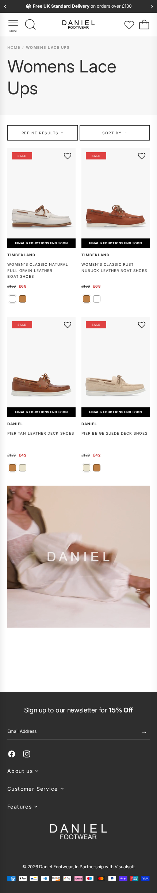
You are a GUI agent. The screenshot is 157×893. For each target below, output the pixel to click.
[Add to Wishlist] (68, 156)
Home (14, 47)
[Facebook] (11, 754)
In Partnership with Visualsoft (105, 866)
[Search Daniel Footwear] (31, 25)
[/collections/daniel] (78, 559)
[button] (78, 771)
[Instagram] (26, 754)
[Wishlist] (129, 25)
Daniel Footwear (56, 866)
